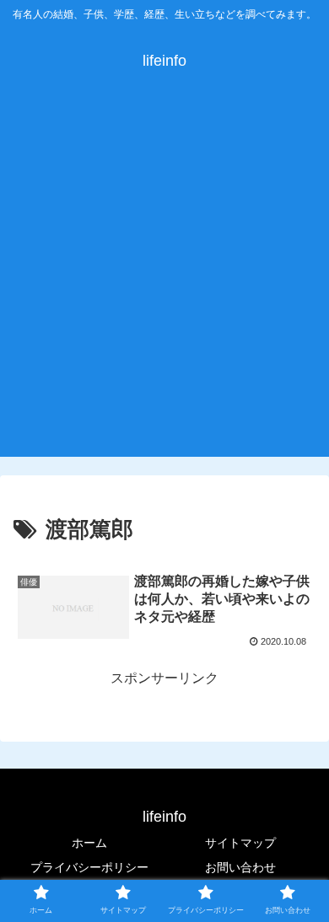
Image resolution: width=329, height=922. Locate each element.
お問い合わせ (240, 867)
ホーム (89, 843)
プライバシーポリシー (89, 867)
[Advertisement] (164, 284)
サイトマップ (240, 843)
